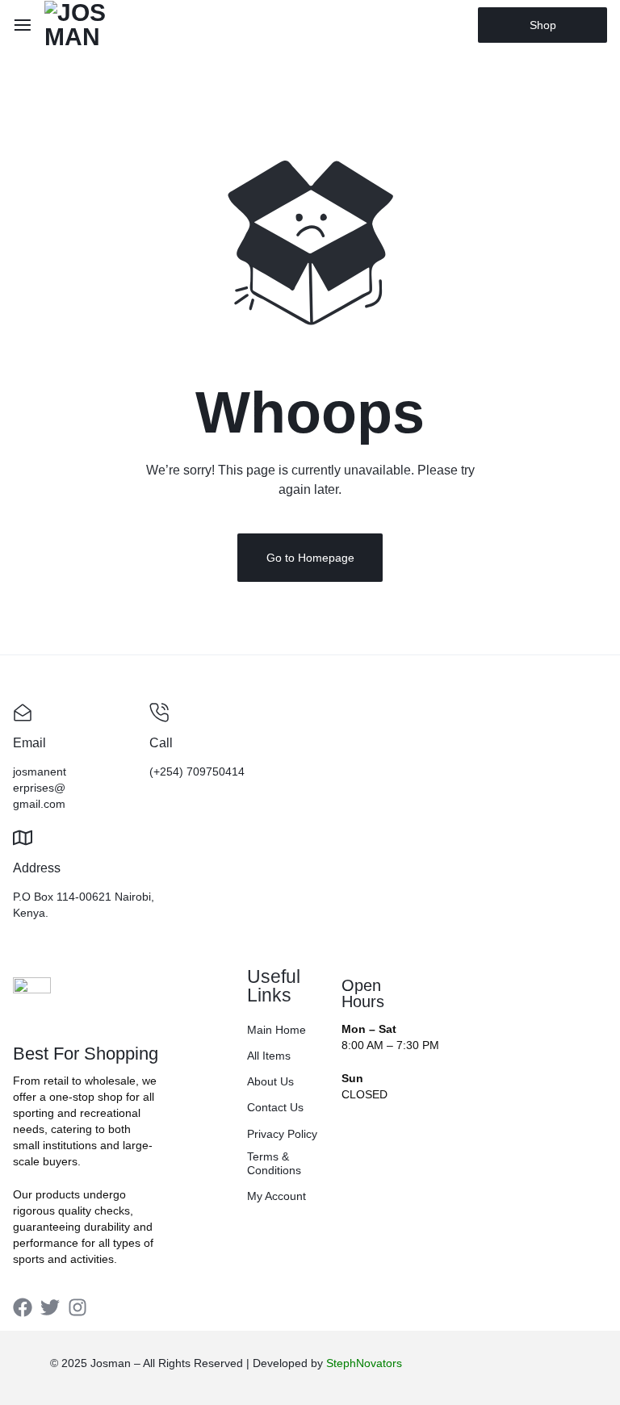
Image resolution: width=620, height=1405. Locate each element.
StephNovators (364, 1363)
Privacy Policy (282, 1133)
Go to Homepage (310, 557)
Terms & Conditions (274, 1163)
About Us (270, 1081)
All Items (269, 1055)
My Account (276, 1196)
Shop (543, 25)
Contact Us (275, 1107)
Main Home (276, 1029)
